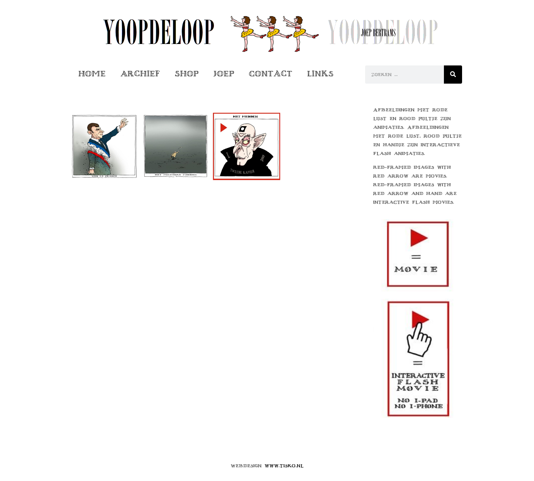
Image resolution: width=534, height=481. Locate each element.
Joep (223, 74)
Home (92, 74)
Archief (140, 74)
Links (320, 74)
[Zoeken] (453, 74)
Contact (270, 74)
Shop (187, 74)
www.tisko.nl (284, 466)
